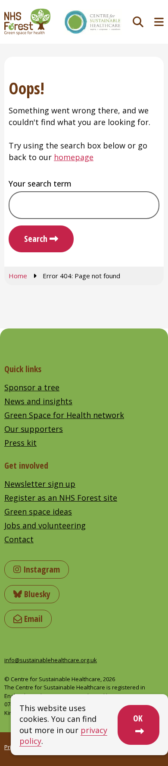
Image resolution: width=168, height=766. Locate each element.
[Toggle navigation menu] (159, 21)
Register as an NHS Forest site (60, 497)
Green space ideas (38, 511)
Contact (19, 539)
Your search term (40, 183)
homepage (73, 157)
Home (18, 275)
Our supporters (33, 429)
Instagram (40, 569)
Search (35, 239)
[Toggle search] (138, 21)
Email (32, 618)
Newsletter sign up (39, 484)
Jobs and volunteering (45, 525)
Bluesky (36, 594)
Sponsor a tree (31, 387)
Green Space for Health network (64, 415)
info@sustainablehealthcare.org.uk (50, 660)
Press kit (20, 443)
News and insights (38, 401)
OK (138, 718)
